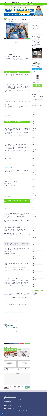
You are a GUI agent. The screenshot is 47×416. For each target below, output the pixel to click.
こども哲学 (19, 399)
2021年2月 (34, 230)
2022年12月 (34, 191)
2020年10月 (34, 237)
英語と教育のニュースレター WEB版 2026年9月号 (38, 97)
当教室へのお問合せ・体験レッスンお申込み (9, 403)
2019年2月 (34, 272)
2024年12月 (34, 149)
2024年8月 (34, 156)
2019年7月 (34, 263)
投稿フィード (34, 292)
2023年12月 (34, 170)
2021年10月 (34, 216)
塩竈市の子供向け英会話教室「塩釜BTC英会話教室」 (23, 4)
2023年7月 (34, 179)
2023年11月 (34, 172)
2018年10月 (34, 279)
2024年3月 (34, 165)
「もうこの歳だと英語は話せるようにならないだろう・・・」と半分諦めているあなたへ (22, 2)
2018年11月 (34, 277)
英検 (18, 411)
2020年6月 (34, 244)
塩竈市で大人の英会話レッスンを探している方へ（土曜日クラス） (37, 25)
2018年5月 (34, 284)
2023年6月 (34, 181)
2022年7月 (34, 200)
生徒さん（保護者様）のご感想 (9, 325)
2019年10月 (34, 258)
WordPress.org (34, 294)
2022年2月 (34, 209)
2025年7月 (34, 137)
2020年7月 (34, 242)
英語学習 (19, 406)
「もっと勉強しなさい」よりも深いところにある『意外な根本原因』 (38, 103)
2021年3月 (34, 228)
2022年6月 (34, 202)
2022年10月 (34, 195)
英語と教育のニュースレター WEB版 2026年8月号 (38, 106)
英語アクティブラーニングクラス (9, 398)
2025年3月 (34, 144)
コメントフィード (34, 293)
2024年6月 (34, 160)
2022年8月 (34, 198)
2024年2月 (34, 167)
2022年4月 (34, 205)
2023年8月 (34, 177)
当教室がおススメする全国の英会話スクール (37, 30)
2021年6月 (34, 223)
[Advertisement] (17, 48)
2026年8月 (34, 114)
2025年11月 (34, 130)
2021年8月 (34, 219)
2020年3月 (34, 249)
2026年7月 (34, 116)
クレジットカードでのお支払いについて (9, 409)
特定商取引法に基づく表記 (8, 405)
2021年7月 (34, 221)
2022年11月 (34, 193)
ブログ (19, 401)
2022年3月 (34, 207)
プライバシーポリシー (7, 2)
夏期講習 (26, 410)
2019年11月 (34, 256)
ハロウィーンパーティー (23, 410)
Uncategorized (5, 18)
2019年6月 (34, 265)
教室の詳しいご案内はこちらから (23, 11)
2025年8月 (34, 135)
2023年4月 (34, 184)
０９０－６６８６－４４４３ (14, 327)
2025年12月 (34, 128)
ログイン (33, 291)
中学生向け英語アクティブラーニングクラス (11, 323)
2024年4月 (34, 163)
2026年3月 (34, 123)
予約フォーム (6, 326)
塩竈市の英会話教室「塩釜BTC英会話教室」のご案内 (37, 23)
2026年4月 (34, 121)
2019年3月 (34, 270)
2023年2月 (34, 188)
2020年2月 (34, 251)
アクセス (6, 324)
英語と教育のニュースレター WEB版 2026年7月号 (38, 108)
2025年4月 (34, 142)
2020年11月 (34, 235)
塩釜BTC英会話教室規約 (8, 401)
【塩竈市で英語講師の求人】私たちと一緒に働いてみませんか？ (37, 28)
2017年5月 (34, 286)
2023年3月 (34, 186)
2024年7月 (34, 158)
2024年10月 (34, 153)
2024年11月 (34, 151)
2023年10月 (34, 174)
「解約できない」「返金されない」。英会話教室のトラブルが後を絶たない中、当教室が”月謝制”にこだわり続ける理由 (38, 100)
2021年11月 (34, 214)
